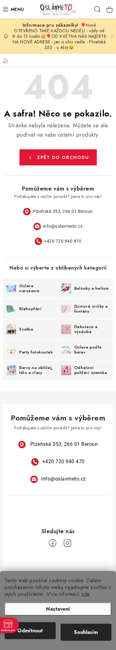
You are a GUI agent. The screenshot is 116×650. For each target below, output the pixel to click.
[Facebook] (52, 543)
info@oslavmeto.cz (63, 226)
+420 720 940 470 (62, 241)
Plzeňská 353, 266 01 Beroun (63, 211)
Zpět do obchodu (63, 157)
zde (85, 594)
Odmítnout (30, 630)
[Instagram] (67, 543)
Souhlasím (86, 632)
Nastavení (58, 609)
